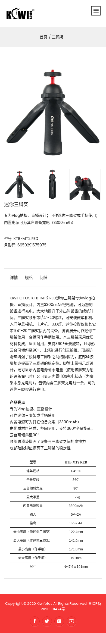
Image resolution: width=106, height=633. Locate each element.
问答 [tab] (44, 277)
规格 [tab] (29, 277)
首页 (43, 37)
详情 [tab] (14, 277)
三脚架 (57, 37)
